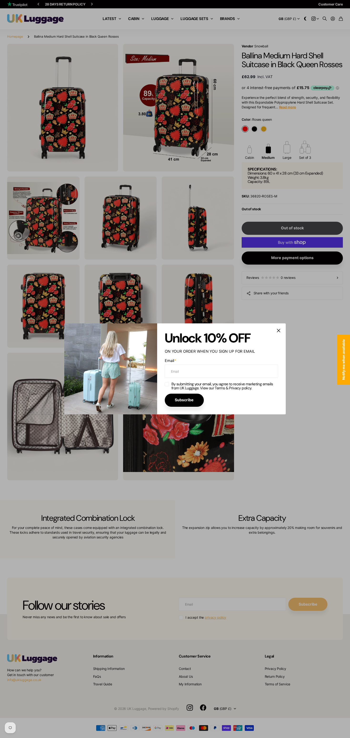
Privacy (235, 388)
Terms (220, 388)
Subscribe (184, 400)
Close (278, 330)
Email (170, 360)
